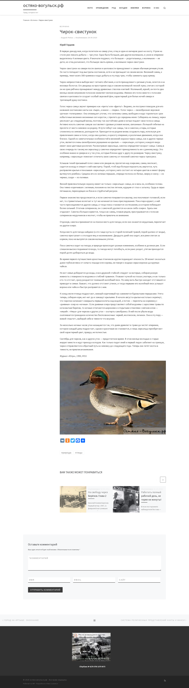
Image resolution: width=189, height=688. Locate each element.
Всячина (34, 20)
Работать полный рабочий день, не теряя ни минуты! (151, 496)
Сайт (122, 580)
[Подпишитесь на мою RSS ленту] (165, 680)
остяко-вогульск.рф (38, 680)
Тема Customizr (52, 684)
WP (34, 684)
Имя (31, 580)
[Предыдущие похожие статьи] (157, 479)
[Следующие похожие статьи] (163, 479)
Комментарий (38, 558)
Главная (26, 20)
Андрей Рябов (67, 38)
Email (77, 580)
